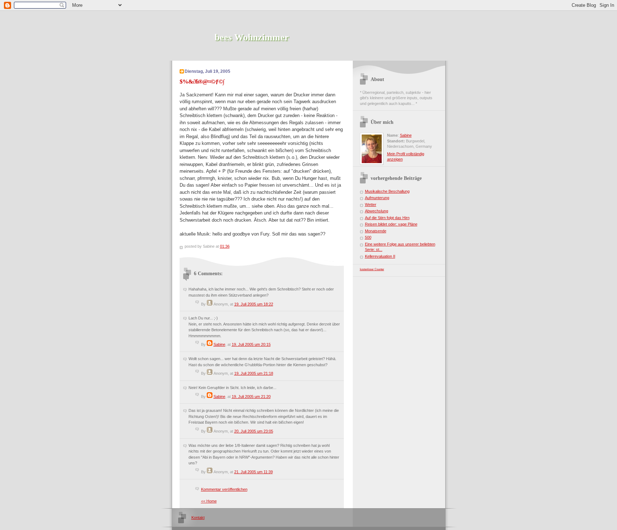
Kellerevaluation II (380, 256)
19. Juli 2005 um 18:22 (253, 304)
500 (368, 237)
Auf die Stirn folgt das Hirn (387, 218)
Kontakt (198, 517)
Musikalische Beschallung (387, 191)
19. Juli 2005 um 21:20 (251, 396)
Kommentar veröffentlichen (224, 489)
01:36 (225, 246)
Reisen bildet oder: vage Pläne (391, 224)
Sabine (219, 344)
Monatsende (375, 231)
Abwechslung (376, 211)
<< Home (209, 501)
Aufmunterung (377, 198)
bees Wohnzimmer (252, 37)
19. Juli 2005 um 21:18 (253, 373)
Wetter (370, 204)
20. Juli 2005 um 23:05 (253, 431)
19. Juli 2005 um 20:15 (251, 344)
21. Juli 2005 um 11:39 (253, 472)
